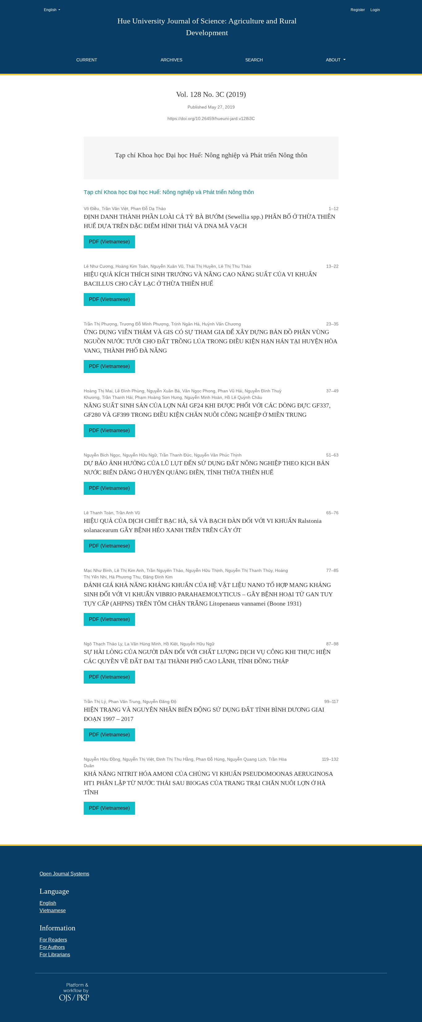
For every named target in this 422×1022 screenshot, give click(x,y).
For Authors (52, 947)
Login (375, 10)
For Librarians (55, 954)
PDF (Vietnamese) (109, 241)
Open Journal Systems (64, 873)
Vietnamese (53, 910)
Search (254, 59)
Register (358, 10)
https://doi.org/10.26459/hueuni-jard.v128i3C (211, 118)
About (334, 59)
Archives (171, 59)
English (54, 9)
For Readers (53, 939)
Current (86, 59)
